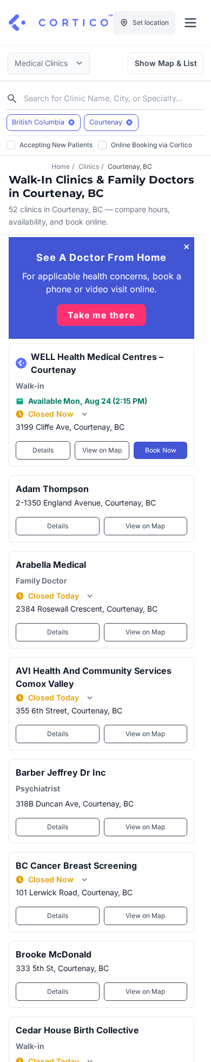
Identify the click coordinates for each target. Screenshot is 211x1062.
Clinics (88, 166)
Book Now (160, 450)
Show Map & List (166, 63)
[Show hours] (84, 414)
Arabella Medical (51, 564)
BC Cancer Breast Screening (76, 865)
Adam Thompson (52, 488)
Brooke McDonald (53, 954)
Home (60, 166)
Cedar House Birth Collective (77, 1030)
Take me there (101, 315)
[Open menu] (190, 23)
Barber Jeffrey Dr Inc (61, 772)
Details (43, 450)
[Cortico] (61, 22)
